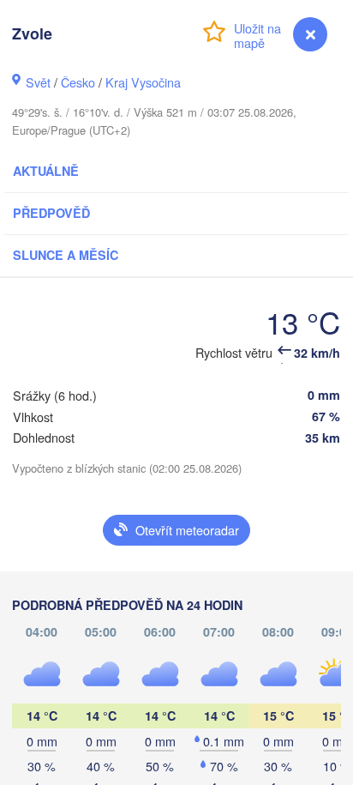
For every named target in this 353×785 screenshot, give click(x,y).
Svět (38, 82)
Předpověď (51, 212)
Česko (78, 82)
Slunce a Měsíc (65, 254)
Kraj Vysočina (143, 82)
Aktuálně (46, 170)
